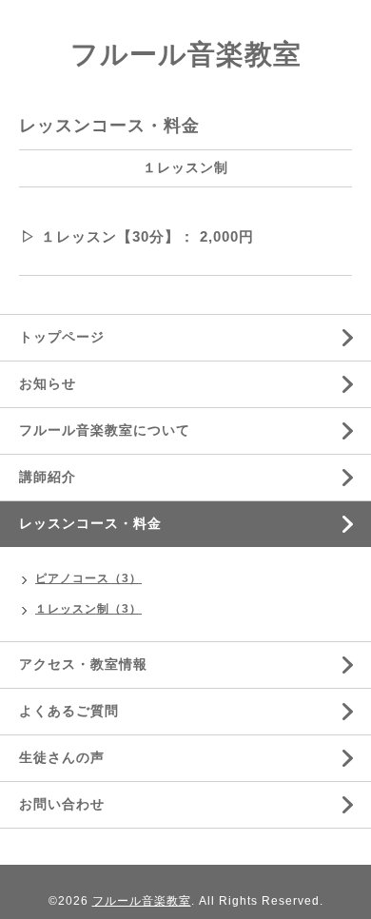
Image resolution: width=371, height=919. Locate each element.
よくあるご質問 (69, 710)
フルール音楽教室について (104, 430)
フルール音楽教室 (186, 54)
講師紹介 (47, 476)
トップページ (62, 336)
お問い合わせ (62, 803)
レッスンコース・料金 (90, 523)
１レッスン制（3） (88, 609)
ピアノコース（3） (88, 578)
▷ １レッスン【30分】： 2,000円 (137, 236)
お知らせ (47, 383)
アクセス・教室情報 (83, 664)
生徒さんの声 (62, 757)
